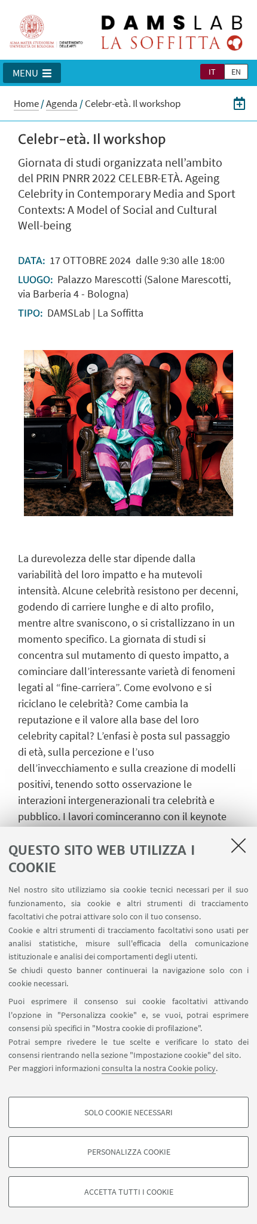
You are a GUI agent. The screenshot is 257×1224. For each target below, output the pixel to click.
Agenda (62, 103)
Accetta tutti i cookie (128, 1191)
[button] (32, 73)
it (212, 71)
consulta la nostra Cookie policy (159, 1068)
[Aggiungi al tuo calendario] (239, 103)
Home (26, 103)
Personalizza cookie (128, 1151)
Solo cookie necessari (128, 1112)
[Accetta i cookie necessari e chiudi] (238, 845)
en (236, 71)
